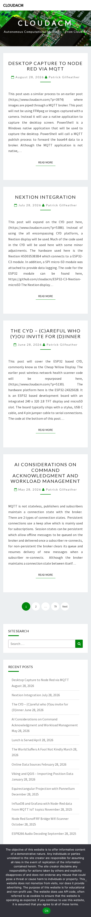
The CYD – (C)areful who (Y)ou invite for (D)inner (45, 333)
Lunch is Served (22, 740)
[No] (86, 881)
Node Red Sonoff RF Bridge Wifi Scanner (40, 818)
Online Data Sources (26, 764)
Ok (46, 910)
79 (55, 606)
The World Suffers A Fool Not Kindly (37, 749)
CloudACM (13, 5)
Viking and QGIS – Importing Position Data (42, 773)
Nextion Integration (45, 197)
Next (65, 606)
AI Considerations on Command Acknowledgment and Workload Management (45, 473)
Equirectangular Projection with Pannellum (43, 788)
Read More (46, 162)
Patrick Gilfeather (64, 77)
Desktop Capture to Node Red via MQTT (45, 65)
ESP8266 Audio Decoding (29, 833)
